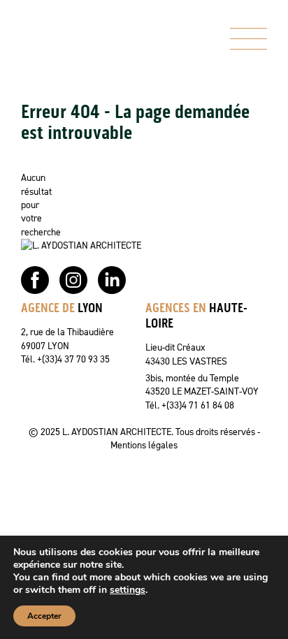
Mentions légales (144, 444)
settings (127, 590)
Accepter (44, 616)
